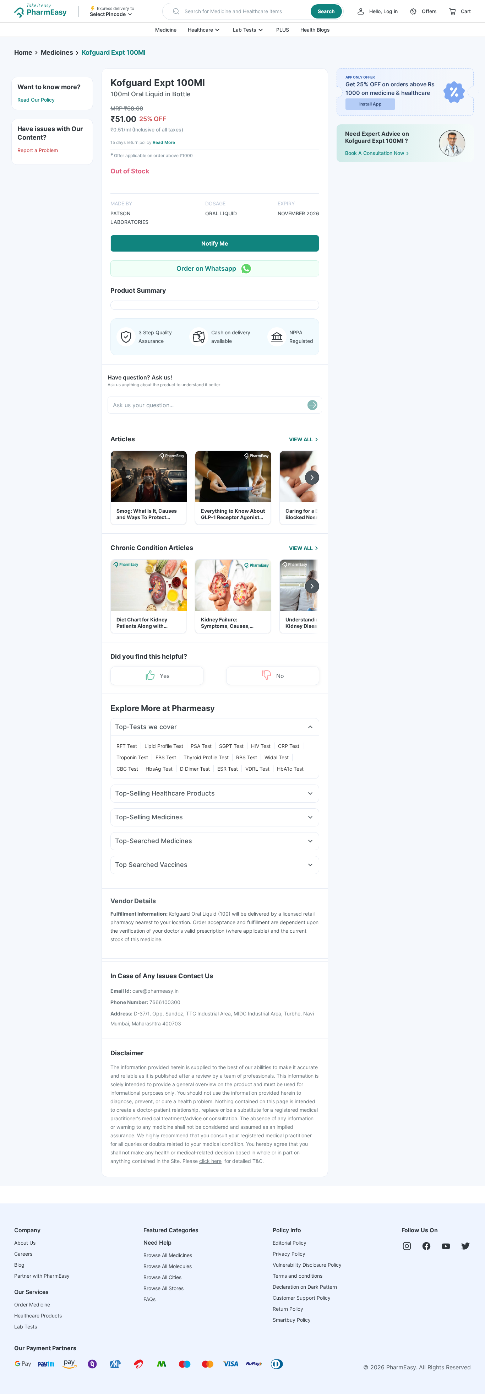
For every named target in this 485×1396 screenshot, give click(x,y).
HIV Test (261, 746)
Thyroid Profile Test (206, 757)
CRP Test (288, 746)
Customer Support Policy (302, 1298)
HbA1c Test (290, 769)
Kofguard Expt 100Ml (114, 52)
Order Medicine (32, 1304)
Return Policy (288, 1309)
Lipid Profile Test (164, 746)
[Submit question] (312, 405)
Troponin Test (132, 757)
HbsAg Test (159, 769)
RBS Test (246, 757)
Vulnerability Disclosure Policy (307, 1265)
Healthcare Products (38, 1316)
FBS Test (166, 757)
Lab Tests (244, 30)
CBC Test (127, 769)
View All (301, 439)
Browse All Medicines (167, 1255)
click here (210, 1161)
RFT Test (126, 746)
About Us (25, 1243)
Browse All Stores (163, 1288)
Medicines (57, 52)
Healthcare (200, 30)
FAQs (149, 1299)
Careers (23, 1254)
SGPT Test (231, 746)
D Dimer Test (195, 769)
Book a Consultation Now (374, 153)
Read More (164, 142)
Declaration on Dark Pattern (305, 1287)
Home (23, 52)
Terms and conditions (297, 1276)
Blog (19, 1265)
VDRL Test (257, 769)
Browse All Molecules (167, 1266)
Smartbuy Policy (292, 1320)
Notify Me (214, 243)
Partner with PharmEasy (42, 1276)
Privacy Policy (289, 1254)
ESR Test (227, 769)
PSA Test (201, 746)
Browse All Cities (162, 1277)
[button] (253, 11)
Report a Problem (37, 150)
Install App (370, 104)
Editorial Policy (289, 1243)
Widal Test (277, 757)
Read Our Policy (36, 100)
